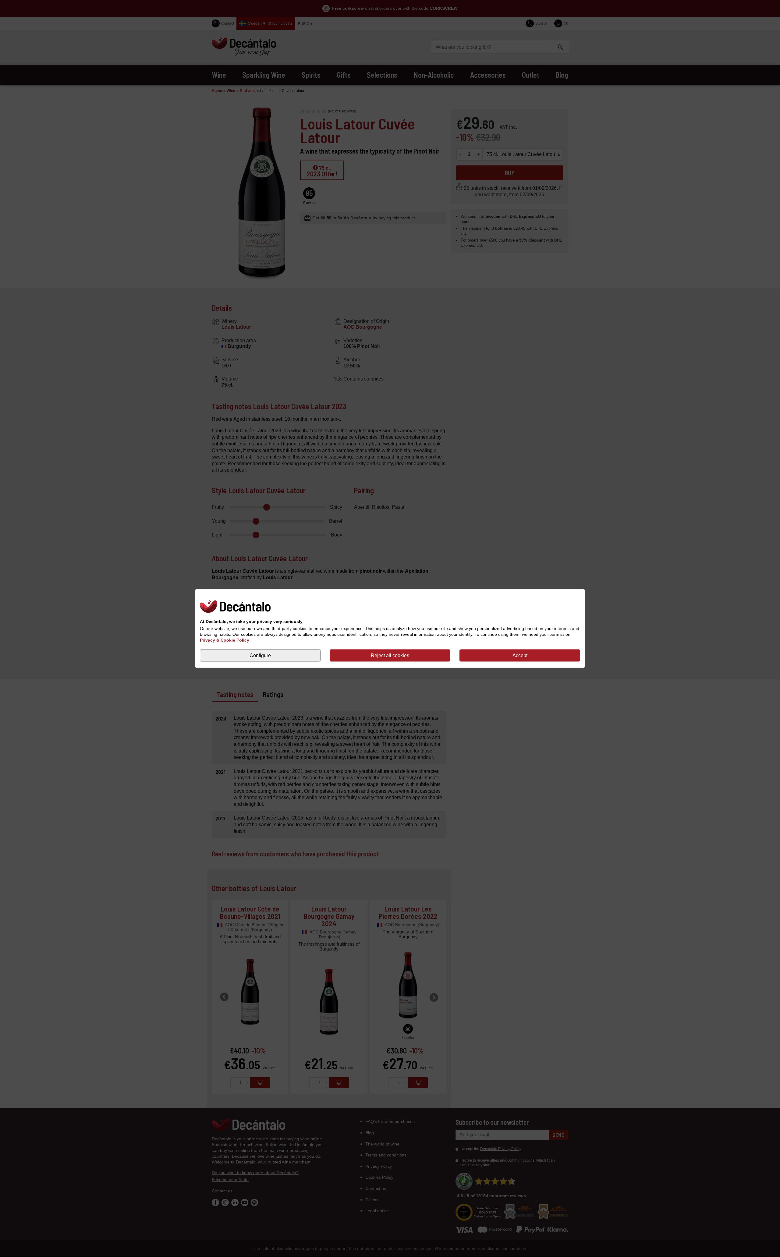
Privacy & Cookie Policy (224, 640)
